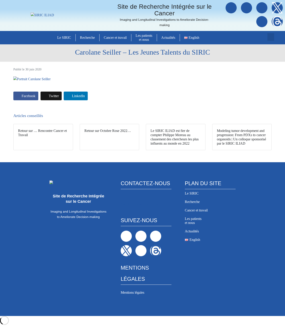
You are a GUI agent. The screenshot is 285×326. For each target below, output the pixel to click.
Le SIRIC (64, 37)
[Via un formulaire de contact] (124, 197)
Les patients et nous (144, 37)
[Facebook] (231, 7)
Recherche (87, 37)
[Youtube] (261, 21)
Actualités (168, 37)
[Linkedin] (246, 7)
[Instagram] (261, 7)
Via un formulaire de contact (141, 204)
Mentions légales (132, 292)
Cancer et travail (115, 37)
